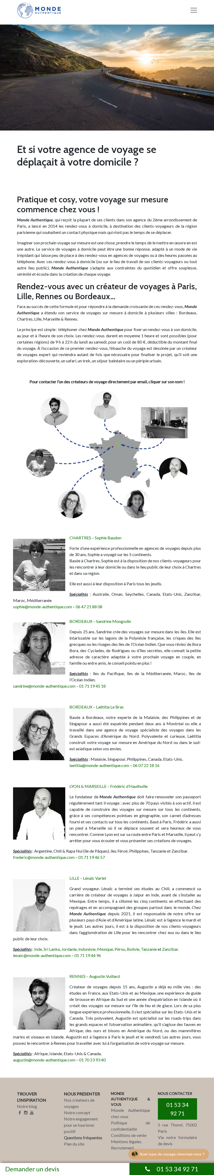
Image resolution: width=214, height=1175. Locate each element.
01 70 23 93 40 (92, 1059)
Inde (38, 949)
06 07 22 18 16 (146, 765)
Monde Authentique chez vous (130, 1113)
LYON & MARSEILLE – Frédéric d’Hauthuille (108, 786)
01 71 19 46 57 (91, 857)
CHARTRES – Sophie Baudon (95, 537)
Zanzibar (170, 949)
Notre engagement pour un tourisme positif (81, 1125)
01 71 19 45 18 (92, 685)
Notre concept (77, 1112)
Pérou (120, 949)
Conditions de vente (128, 1135)
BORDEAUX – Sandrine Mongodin (100, 621)
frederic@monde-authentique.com (44, 857)
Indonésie (87, 949)
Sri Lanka (52, 949)
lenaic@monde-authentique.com (42, 955)
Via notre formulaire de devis (177, 1140)
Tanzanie (149, 949)
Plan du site (74, 1143)
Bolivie (133, 949)
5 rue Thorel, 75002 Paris (177, 1127)
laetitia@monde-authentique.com (99, 765)
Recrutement (122, 1147)
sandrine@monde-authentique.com (44, 685)
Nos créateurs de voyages (79, 1103)
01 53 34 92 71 (177, 1109)
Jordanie (69, 949)
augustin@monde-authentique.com (44, 1059)
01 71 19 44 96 (87, 955)
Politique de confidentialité (130, 1125)
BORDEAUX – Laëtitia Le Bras (96, 706)
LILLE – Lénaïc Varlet (87, 878)
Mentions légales (126, 1141)
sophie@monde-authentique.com (42, 606)
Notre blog (27, 1106)
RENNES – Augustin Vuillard (94, 976)
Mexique (105, 949)
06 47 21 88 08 (89, 606)
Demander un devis (32, 1169)
